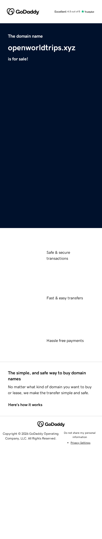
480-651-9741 (51, 221)
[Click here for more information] (19, 187)
